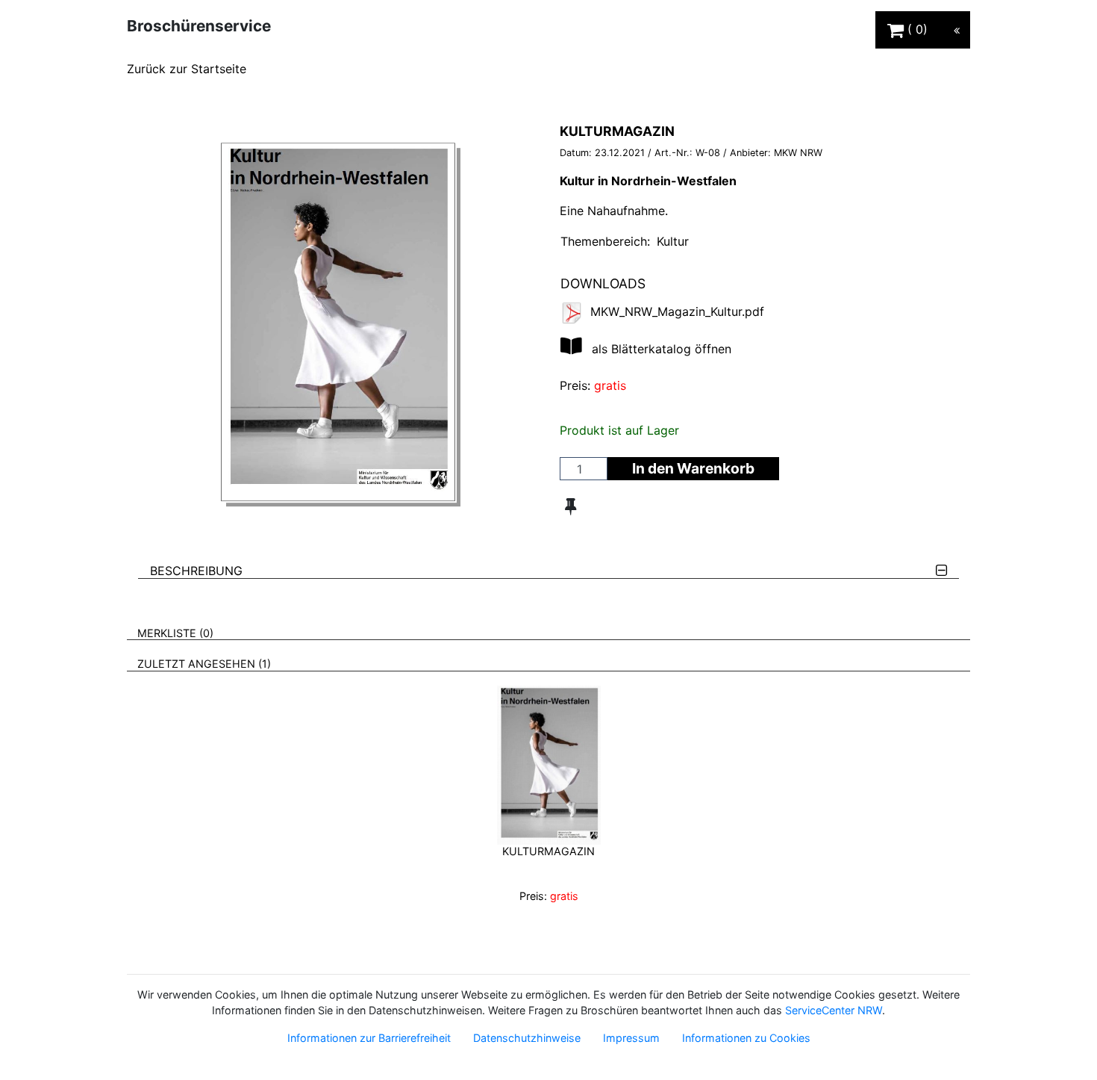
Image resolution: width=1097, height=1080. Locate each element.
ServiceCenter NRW (833, 1010)
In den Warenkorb (693, 468)
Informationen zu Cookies (746, 1037)
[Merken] (570, 506)
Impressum (631, 1037)
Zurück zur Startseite (186, 68)
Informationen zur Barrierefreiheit (369, 1037)
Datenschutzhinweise (527, 1037)
